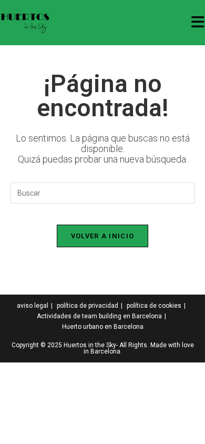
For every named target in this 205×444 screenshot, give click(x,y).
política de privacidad (87, 305)
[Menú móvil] (198, 22)
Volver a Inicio (103, 236)
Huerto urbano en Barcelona (103, 326)
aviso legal (32, 305)
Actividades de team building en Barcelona (99, 316)
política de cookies (154, 305)
